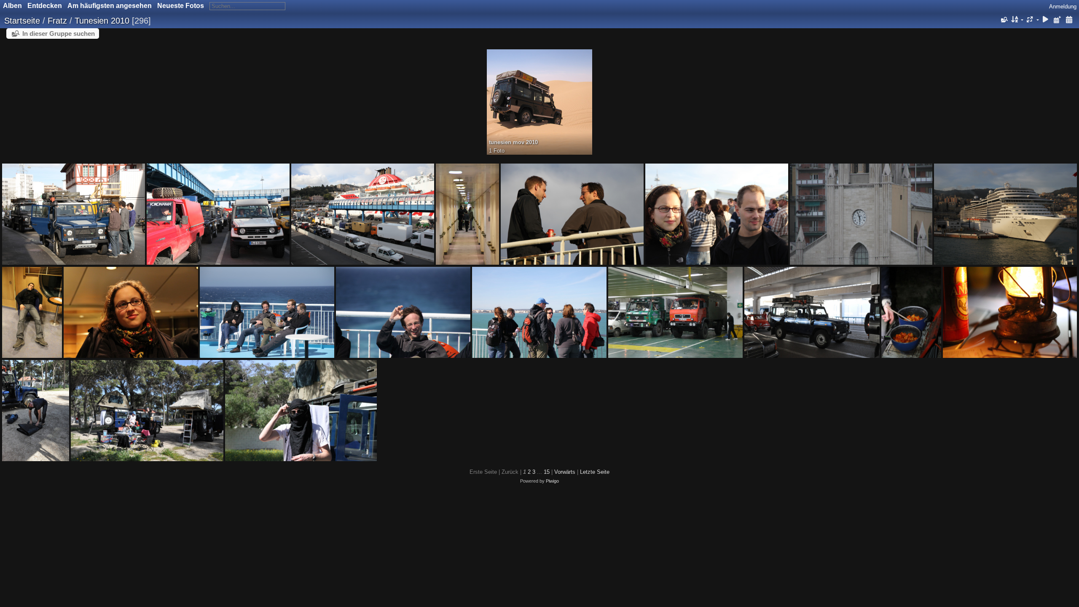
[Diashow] (1046, 20)
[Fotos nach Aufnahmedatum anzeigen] (1069, 20)
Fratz (57, 20)
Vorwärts (564, 472)
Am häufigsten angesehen (109, 5)
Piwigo (552, 480)
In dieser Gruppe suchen (58, 33)
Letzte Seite (594, 472)
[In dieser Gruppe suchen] (1003, 20)
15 (547, 472)
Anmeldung (1062, 6)
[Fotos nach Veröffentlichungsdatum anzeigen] (1057, 20)
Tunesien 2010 (102, 20)
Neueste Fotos (180, 5)
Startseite (22, 20)
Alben (12, 5)
